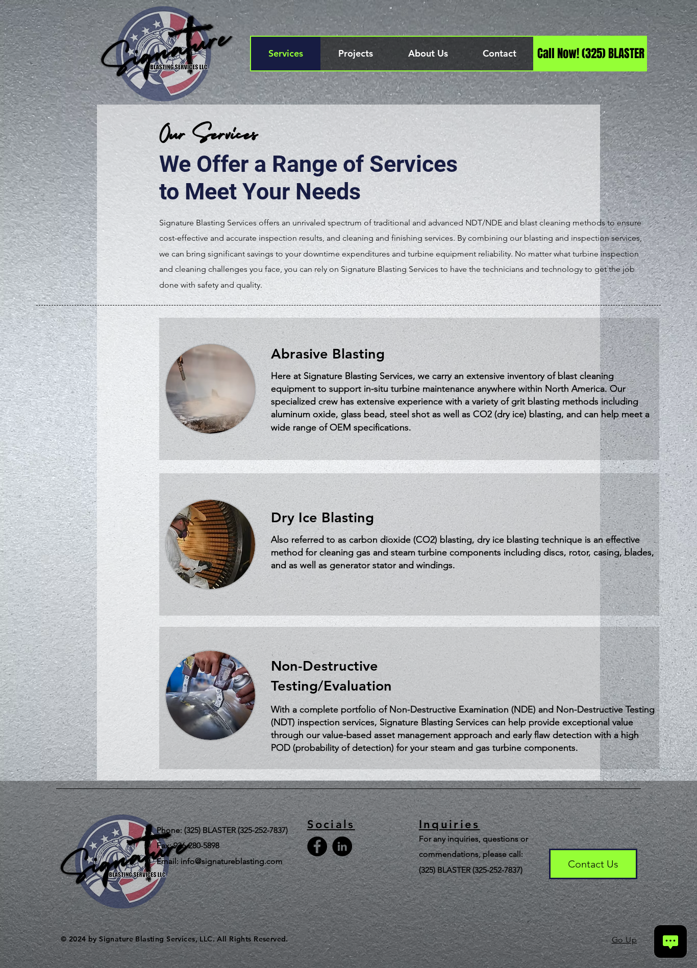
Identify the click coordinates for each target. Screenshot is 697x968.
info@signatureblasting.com (232, 861)
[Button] (409, 389)
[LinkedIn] (342, 846)
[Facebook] (317, 846)
